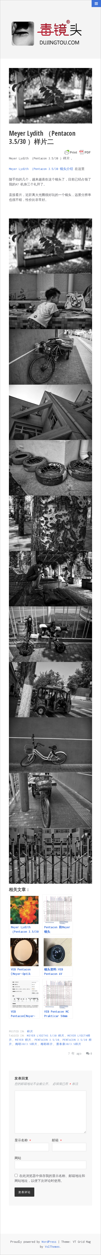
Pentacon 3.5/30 (47, 1039)
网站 (18, 1158)
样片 (30, 1031)
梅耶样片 (47, 1044)
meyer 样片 (23, 1039)
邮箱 (57, 1140)
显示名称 (23, 1140)
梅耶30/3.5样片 (26, 1044)
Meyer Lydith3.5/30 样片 (45, 1035)
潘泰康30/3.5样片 (68, 1044)
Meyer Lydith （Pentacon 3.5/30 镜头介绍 (42, 169)
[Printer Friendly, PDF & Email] (77, 152)
